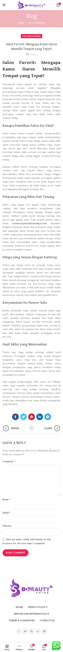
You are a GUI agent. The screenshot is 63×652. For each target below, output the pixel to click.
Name (7, 499)
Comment (9, 461)
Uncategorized (36, 23)
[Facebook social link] (15, 416)
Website (7, 525)
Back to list (31, 428)
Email (7, 512)
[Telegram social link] (47, 416)
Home (21, 23)
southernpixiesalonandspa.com (29, 223)
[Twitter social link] (23, 416)
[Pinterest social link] (31, 416)
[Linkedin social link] (39, 416)
